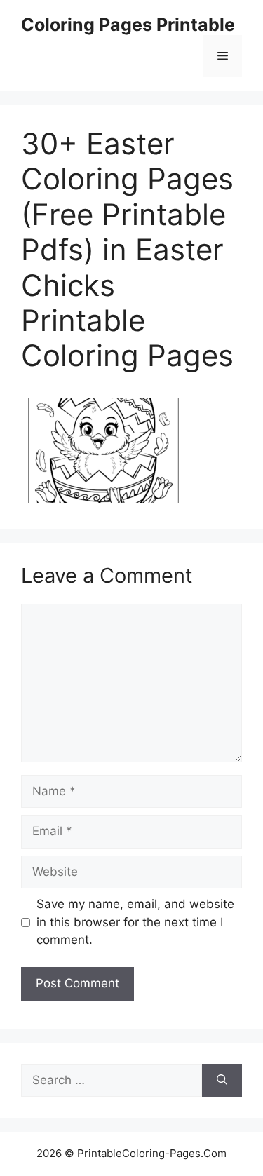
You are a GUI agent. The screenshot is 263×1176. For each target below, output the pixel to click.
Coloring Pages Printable (128, 24)
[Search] (222, 1080)
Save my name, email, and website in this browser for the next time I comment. (135, 922)
